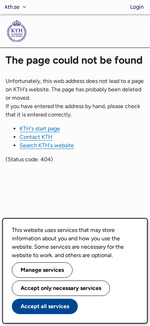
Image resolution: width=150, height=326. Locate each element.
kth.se (12, 6)
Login (137, 6)
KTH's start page (40, 128)
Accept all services (45, 306)
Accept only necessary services (61, 288)
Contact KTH (36, 137)
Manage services (42, 270)
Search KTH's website (47, 145)
